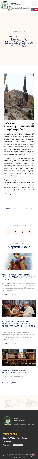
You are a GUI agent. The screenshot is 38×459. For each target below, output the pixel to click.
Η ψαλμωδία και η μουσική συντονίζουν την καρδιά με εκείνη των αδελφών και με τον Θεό (18, 324)
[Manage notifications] (33, 454)
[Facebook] (32, 9)
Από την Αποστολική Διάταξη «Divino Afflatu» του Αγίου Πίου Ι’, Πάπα (19, 277)
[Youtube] (36, 9)
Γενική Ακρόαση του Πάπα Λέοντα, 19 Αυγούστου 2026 (16, 371)
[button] (34, 3)
